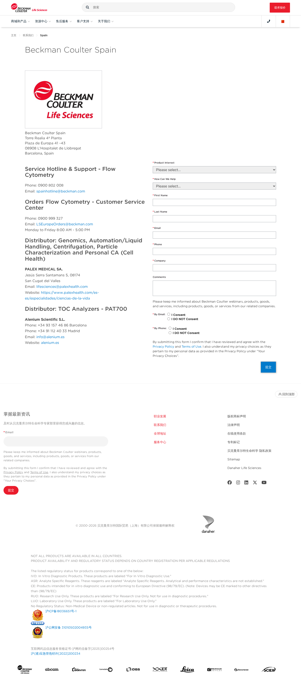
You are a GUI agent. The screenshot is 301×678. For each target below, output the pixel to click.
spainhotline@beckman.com (60, 191)
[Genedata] (105, 670)
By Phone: (160, 328)
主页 (13, 35)
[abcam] (51, 670)
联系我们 (28, 35)
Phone (157, 244)
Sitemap (233, 459)
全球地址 (160, 433)
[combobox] (158, 7)
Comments (159, 277)
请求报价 (280, 7)
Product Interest (164, 162)
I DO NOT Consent (184, 319)
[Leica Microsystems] (187, 670)
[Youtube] (264, 483)
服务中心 (160, 442)
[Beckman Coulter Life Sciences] (29, 8)
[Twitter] (255, 483)
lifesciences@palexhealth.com (62, 286)
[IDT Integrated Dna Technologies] (160, 670)
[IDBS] (133, 670)
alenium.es (50, 343)
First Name (160, 195)
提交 (268, 367)
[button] (87, 7)
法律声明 (233, 425)
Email (157, 228)
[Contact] (269, 21)
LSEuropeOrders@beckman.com (64, 224)
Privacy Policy (163, 346)
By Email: (159, 314)
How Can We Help (164, 179)
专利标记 (233, 442)
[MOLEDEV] (214, 670)
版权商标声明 (236, 416)
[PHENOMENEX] (241, 670)
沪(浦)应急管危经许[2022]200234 (55, 653)
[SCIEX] (268, 670)
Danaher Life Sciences (244, 468)
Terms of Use (191, 346)
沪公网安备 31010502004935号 (68, 627)
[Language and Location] (283, 21)
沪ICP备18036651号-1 (60, 611)
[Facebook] (229, 483)
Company (159, 260)
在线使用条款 (236, 433)
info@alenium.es (50, 337)
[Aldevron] (78, 670)
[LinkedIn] (246, 483)
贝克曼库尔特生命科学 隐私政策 (249, 450)
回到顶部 (288, 394)
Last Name (160, 211)
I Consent (178, 314)
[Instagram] (238, 483)
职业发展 (160, 416)
